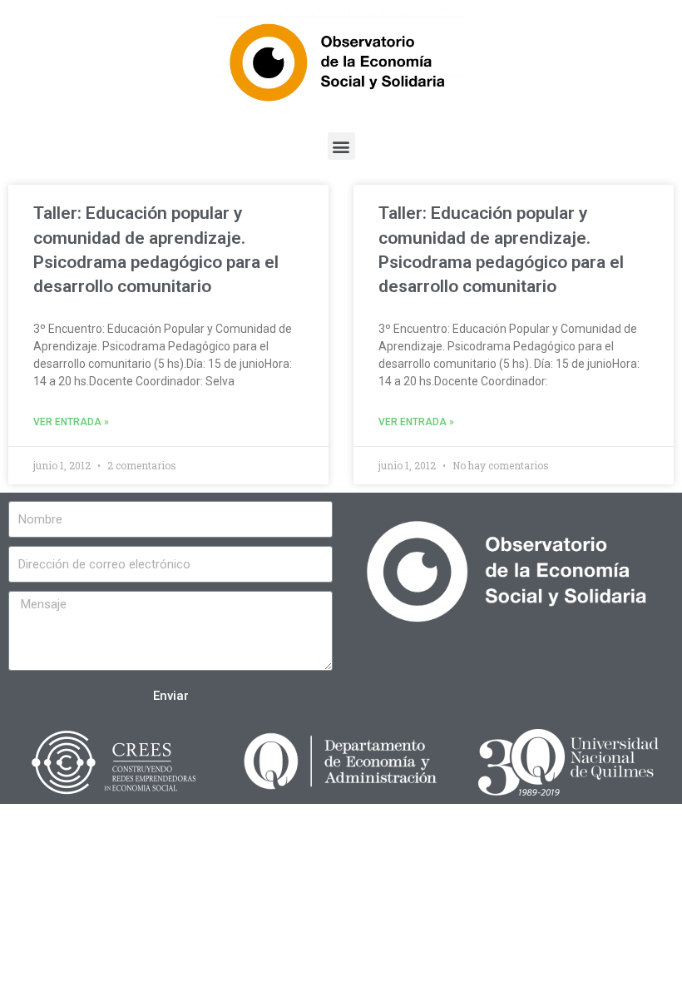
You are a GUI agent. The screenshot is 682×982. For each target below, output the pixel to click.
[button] (341, 146)
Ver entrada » (71, 422)
